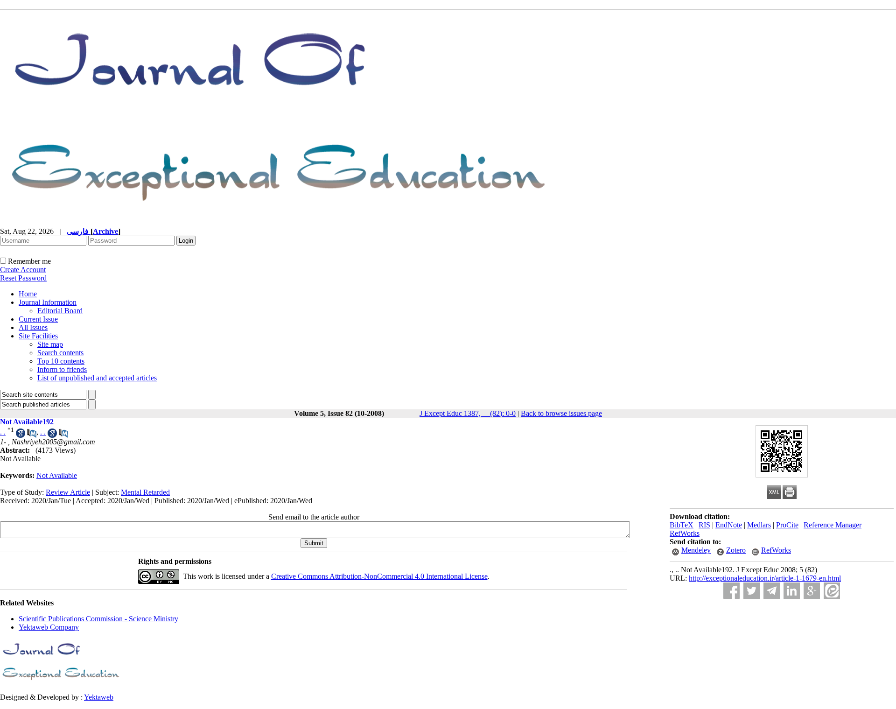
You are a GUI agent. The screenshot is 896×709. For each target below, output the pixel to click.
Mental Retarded (145, 492)
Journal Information (48, 302)
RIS (704, 525)
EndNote (728, 525)
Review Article (68, 492)
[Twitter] (751, 591)
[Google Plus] (812, 591)
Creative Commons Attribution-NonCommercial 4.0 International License (379, 576)
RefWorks (685, 533)
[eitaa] (832, 591)
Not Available (56, 475)
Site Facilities (38, 336)
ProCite (787, 525)
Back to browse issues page (561, 413)
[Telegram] (771, 591)
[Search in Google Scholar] (20, 435)
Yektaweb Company (49, 627)
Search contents (60, 353)
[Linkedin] (792, 591)
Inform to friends (62, 369)
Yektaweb (98, 697)
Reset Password (23, 278)
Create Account (23, 270)
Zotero (736, 550)
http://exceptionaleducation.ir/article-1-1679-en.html (765, 578)
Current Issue (38, 319)
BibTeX (681, 525)
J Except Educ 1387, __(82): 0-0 (468, 413)
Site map (50, 344)
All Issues (33, 327)
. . (3, 432)
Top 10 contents (60, 361)
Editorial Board (60, 311)
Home (28, 294)
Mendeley (696, 550)
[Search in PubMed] (31, 435)
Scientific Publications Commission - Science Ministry (98, 619)
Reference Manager (832, 525)
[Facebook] (731, 591)
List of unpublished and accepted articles (97, 378)
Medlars (759, 525)
